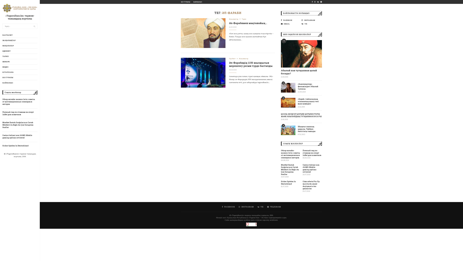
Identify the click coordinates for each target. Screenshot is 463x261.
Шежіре (6, 62)
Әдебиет (6, 51)
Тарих (5, 56)
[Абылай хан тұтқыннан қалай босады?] (301, 54)
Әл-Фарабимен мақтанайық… (248, 23)
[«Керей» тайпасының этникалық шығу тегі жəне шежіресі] (288, 103)
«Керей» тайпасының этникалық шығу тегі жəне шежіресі (308, 101)
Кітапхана (8, 72)
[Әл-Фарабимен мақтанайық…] (203, 33)
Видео (5, 67)
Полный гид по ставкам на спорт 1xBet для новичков (18, 113)
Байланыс (7, 83)
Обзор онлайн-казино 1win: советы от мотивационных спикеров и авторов (18, 101)
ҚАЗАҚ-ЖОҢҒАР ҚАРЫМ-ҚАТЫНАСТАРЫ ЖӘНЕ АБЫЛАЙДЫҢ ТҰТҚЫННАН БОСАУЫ (301, 115)
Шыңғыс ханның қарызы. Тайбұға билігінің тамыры (307, 128)
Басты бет (7, 35)
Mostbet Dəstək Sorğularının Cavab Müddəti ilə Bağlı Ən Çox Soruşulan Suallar (17, 124)
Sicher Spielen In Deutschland (15, 146)
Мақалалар (8, 46)
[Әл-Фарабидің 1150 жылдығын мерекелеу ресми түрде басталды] (203, 73)
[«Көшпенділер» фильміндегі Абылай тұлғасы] (288, 88)
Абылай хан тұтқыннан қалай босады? (299, 72)
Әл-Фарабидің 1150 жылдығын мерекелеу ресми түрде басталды (251, 64)
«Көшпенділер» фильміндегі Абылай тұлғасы (308, 86)
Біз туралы (7, 77)
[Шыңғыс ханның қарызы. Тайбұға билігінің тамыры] (288, 130)
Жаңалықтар (9, 40)
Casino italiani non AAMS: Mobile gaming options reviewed (17, 136)
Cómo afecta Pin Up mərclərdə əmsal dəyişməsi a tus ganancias (311, 185)
